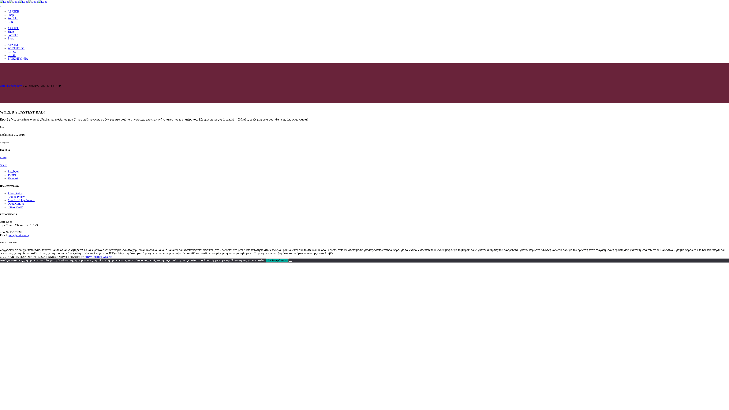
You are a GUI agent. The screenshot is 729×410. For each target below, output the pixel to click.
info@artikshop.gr (19, 235)
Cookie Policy (16, 196)
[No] (290, 261)
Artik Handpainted (11, 86)
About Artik (15, 193)
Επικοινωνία (15, 207)
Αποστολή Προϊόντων (21, 200)
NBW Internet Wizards (98, 256)
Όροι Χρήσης (16, 203)
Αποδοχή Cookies (277, 260)
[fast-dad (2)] (0, 104)
